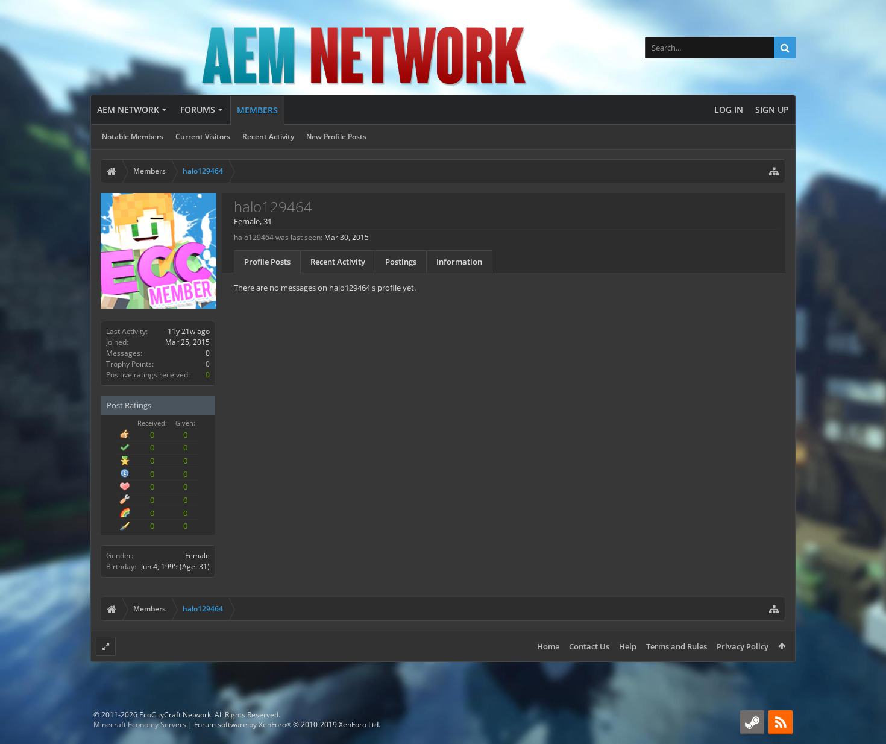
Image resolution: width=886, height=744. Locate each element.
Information (459, 261)
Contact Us (589, 646)
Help (627, 646)
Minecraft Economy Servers (139, 724)
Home (548, 646)
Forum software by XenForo (287, 724)
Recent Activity (268, 136)
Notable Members (132, 136)
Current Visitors (202, 136)
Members (257, 110)
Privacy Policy (742, 646)
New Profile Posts (336, 136)
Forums (197, 109)
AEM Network (128, 109)
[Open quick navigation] (774, 171)
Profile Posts (267, 261)
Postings (400, 261)
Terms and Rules (676, 646)
